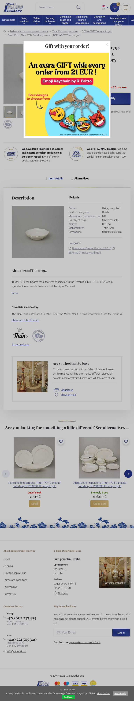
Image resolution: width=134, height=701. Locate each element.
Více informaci (103, 693)
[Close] (107, 44)
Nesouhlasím (120, 693)
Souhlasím (68, 697)
